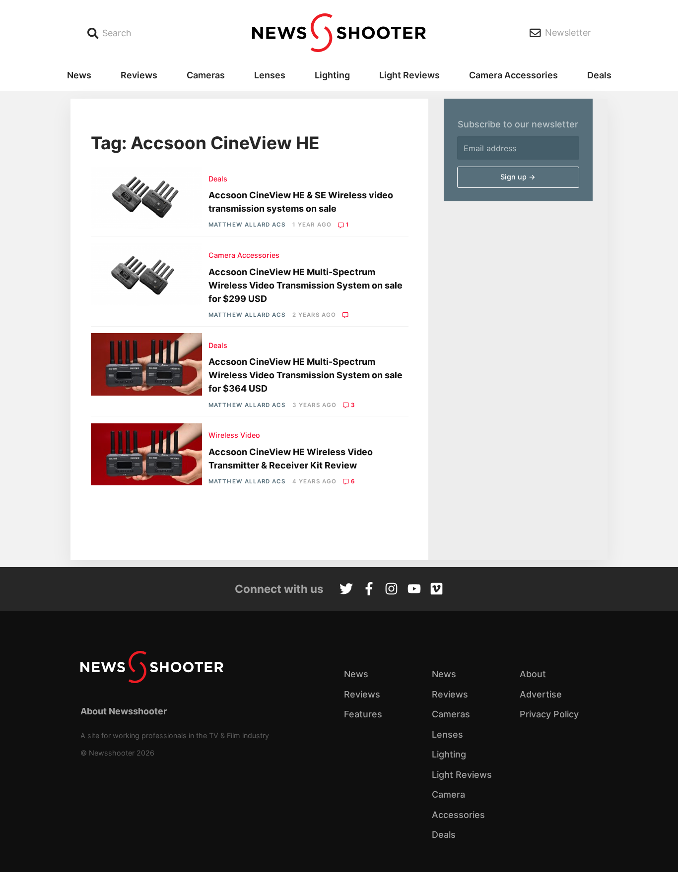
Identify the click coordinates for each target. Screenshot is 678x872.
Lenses (269, 75)
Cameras (206, 75)
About (533, 674)
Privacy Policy (549, 714)
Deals (599, 75)
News (79, 75)
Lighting (332, 75)
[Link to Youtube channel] (414, 590)
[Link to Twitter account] (346, 590)
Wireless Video (234, 435)
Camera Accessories (513, 75)
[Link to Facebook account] (369, 590)
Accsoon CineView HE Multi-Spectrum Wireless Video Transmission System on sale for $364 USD (305, 375)
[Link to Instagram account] (391, 590)
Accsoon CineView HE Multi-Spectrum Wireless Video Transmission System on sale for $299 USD (305, 285)
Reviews (139, 75)
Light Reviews (409, 75)
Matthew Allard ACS (246, 224)
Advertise (541, 694)
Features (363, 714)
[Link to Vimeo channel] (436, 590)
